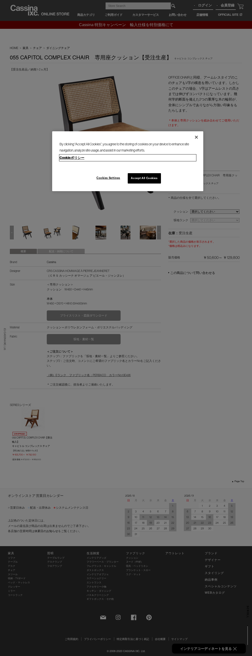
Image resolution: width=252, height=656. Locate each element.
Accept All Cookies (144, 178)
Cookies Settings (108, 178)
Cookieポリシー (72, 157)
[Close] (196, 137)
